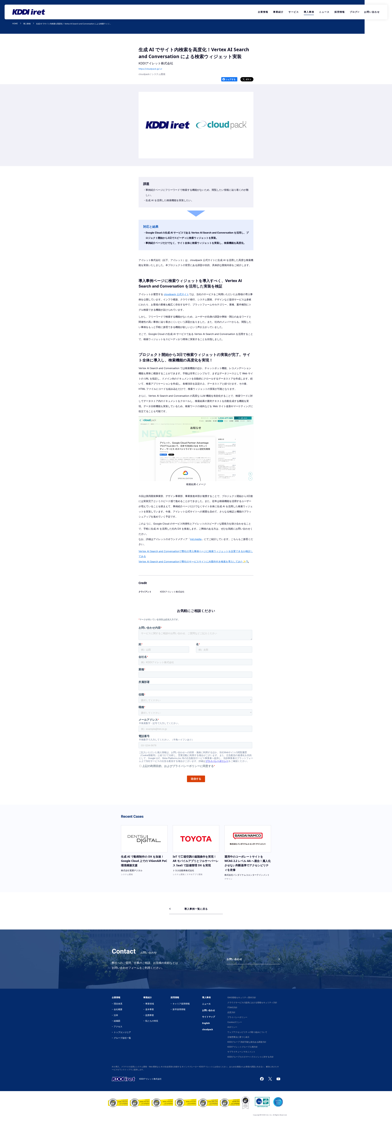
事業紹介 (278, 11)
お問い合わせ (372, 11)
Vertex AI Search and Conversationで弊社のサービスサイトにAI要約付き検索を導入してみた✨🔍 (194, 561)
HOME (15, 24)
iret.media (196, 539)
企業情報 (263, 11)
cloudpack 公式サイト (176, 294)
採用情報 (339, 11)
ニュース (324, 11)
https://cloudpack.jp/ (149, 68)
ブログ (354, 11)
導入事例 (309, 11)
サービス (293, 11)
